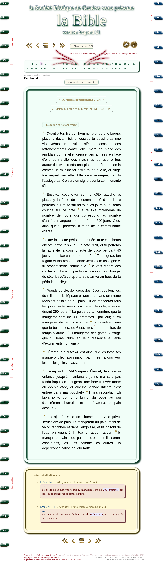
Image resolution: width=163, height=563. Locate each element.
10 (67, 64)
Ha (4, 487)
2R (4, 159)
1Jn (158, 325)
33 (58, 68)
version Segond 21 (81, 32)
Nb (4, 45)
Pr (4, 273)
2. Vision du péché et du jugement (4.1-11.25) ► (81, 108)
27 (32, 68)
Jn (158, 47)
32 (54, 68)
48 (125, 68)
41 (94, 68)
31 (49, 68)
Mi (4, 458)
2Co (158, 105)
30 (45, 68)
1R (4, 145)
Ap (158, 383)
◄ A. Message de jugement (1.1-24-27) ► (81, 99)
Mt (158, 3)
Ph (158, 149)
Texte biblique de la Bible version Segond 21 (41, 555)
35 (67, 68)
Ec (4, 288)
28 (36, 68)
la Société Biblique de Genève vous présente (81, 7)
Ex (4, 17)
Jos (4, 74)
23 (125, 64)
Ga (158, 120)
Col (158, 164)
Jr (4, 330)
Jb (4, 245)
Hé (158, 266)
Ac (158, 61)
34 (63, 68)
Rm (158, 76)
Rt (4, 102)
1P (158, 296)
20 (111, 64)
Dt (4, 60)
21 (116, 64)
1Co (158, 90)
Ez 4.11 (45, 512)
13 (80, 64)
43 (103, 68)
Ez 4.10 (45, 487)
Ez (4, 359)
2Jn (158, 339)
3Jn (158, 354)
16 (94, 64)
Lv (4, 31)
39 (85, 68)
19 (107, 64)
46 (116, 68)
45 (111, 68)
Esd (4, 202)
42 (98, 68)
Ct (4, 302)
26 (27, 68)
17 (98, 64)
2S (4, 131)
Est (4, 231)
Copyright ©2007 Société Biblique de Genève (41, 557)
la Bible (81, 20)
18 (103, 64)
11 (72, 64)
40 (89, 68)
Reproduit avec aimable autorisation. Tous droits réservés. (52, 560)
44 (107, 68)
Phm (158, 252)
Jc (158, 281)
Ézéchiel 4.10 (47, 482)
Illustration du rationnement (60, 124)
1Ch (4, 174)
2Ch (4, 188)
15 (89, 64)
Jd (158, 369)
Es (4, 316)
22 (120, 64)
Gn (4, 3)
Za (4, 530)
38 (80, 68)
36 (72, 68)
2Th (158, 193)
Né (4, 216)
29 (40, 68)
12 (76, 64)
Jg (4, 88)
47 (120, 68)
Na (4, 473)
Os (4, 387)
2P (158, 310)
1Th (158, 178)
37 (76, 68)
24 (129, 64)
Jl (4, 402)
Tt (158, 237)
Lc (158, 32)
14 (85, 64)
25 (134, 64)
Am (4, 416)
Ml (4, 544)
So (4, 501)
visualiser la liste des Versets (81, 82)
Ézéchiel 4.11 (47, 506)
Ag (4, 515)
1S (4, 117)
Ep (158, 134)
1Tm (158, 208)
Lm (4, 345)
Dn (4, 373)
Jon (4, 444)
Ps (4, 259)
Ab (4, 430)
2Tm (158, 222)
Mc (158, 17)
